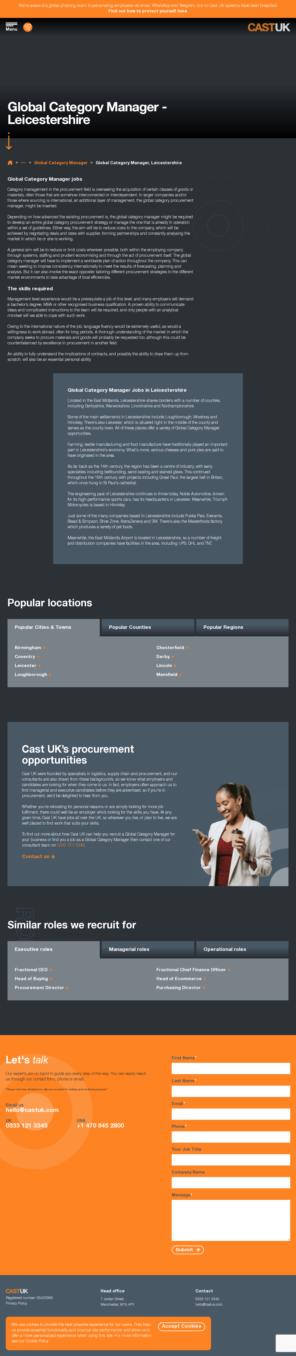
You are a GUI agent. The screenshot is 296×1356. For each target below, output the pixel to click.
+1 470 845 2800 (100, 1126)
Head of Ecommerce (179, 979)
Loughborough (31, 675)
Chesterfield (170, 648)
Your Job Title (186, 1150)
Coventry (25, 657)
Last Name (184, 1081)
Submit (185, 1250)
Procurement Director (39, 988)
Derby (163, 657)
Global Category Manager (61, 163)
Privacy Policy (16, 1303)
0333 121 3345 (71, 846)
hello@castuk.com (32, 1110)
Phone (179, 1127)
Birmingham (28, 648)
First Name (184, 1058)
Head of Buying (31, 979)
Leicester (25, 666)
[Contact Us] (27, 27)
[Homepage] (269, 27)
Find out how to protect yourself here (147, 12)
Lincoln (164, 666)
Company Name (188, 1173)
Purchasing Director (178, 988)
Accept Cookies (181, 1326)
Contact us (35, 857)
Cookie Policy (37, 1342)
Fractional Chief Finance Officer (191, 970)
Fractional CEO (31, 970)
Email (178, 1104)
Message (182, 1196)
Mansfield (166, 675)
